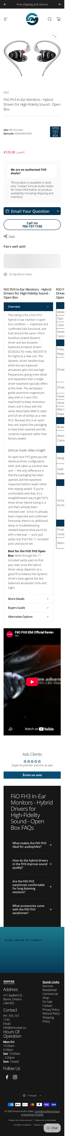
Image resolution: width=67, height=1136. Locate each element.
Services (48, 986)
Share (12, 236)
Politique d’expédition (42, 1124)
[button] (28, 306)
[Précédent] (5, 4)
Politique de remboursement (20, 1120)
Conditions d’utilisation (22, 1124)
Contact (47, 1006)
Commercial (50, 994)
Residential (50, 990)
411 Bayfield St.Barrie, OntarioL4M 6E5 (13, 999)
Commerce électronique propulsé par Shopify (40, 1113)
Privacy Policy (51, 1010)
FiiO (6, 92)
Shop (46, 998)
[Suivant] (59, 4)
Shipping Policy (48, 1019)
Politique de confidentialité (45, 1120)
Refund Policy (51, 1013)
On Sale (47, 1002)
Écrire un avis (32, 775)
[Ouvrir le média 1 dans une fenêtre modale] (54, 36)
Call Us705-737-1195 (32, 224)
